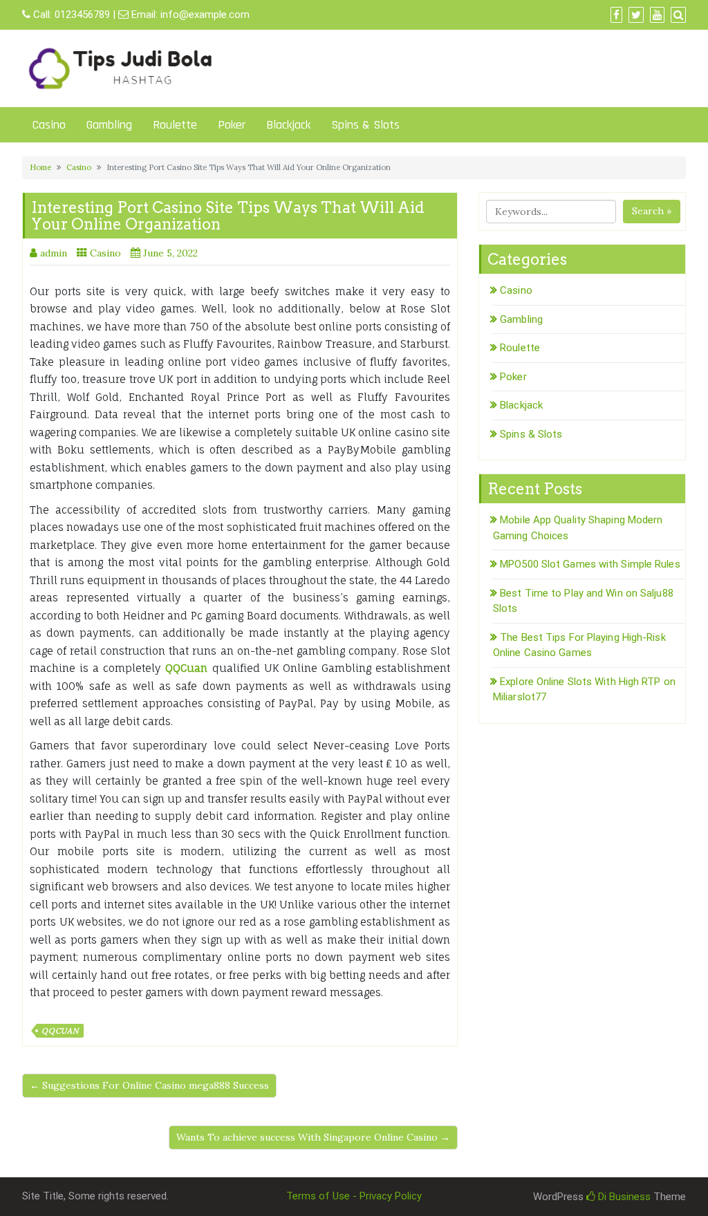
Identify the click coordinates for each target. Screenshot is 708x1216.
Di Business (623, 1196)
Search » (651, 211)
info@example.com (205, 14)
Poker (231, 125)
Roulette (175, 125)
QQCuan (60, 1031)
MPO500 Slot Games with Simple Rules (590, 564)
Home (40, 167)
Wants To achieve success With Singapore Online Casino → (313, 1137)
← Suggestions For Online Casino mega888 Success (149, 1085)
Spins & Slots (365, 125)
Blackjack (288, 125)
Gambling (109, 125)
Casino (49, 125)
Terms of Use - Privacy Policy (354, 1196)
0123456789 (82, 14)
